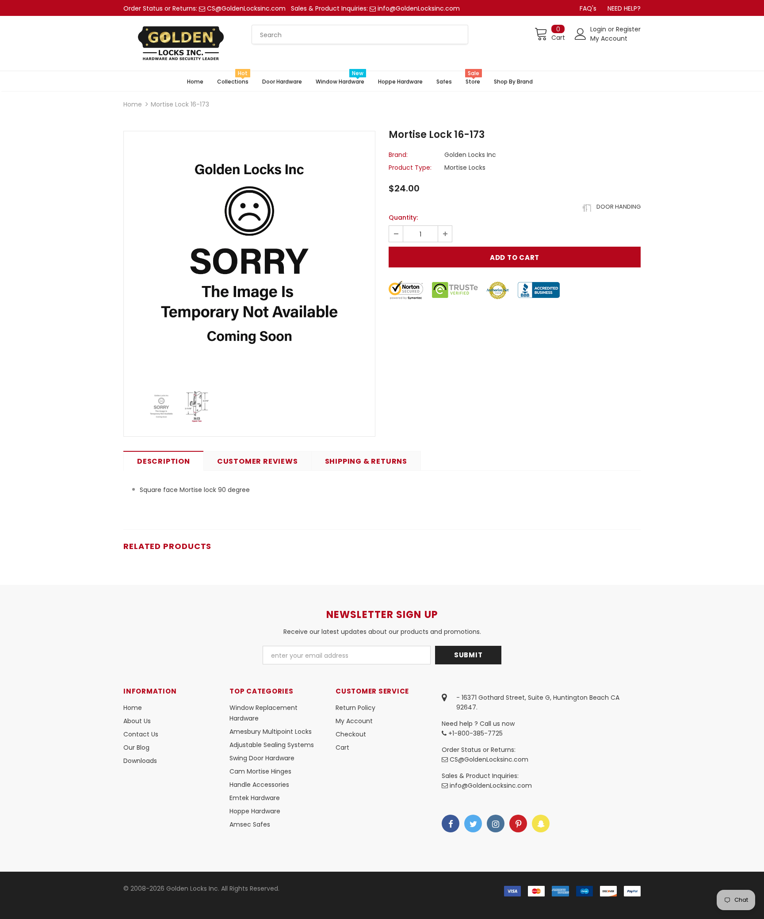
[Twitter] (473, 823)
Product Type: (410, 167)
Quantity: (403, 217)
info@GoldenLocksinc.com (419, 8)
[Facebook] (450, 823)
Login (599, 29)
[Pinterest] (518, 823)
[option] (249, 257)
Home (132, 104)
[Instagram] (495, 823)
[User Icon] (580, 34)
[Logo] (180, 43)
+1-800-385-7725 (475, 733)
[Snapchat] (541, 823)
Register (628, 29)
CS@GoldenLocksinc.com (246, 8)
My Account (608, 38)
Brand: (398, 154)
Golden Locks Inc (470, 154)
